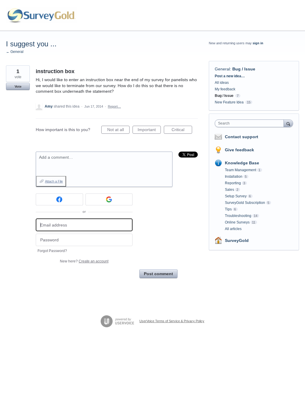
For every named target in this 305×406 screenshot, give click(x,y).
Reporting (233, 183)
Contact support (241, 137)
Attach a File (54, 181)
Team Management (240, 170)
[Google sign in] (109, 199)
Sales (229, 190)
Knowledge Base (242, 162)
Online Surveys (237, 222)
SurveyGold (237, 240)
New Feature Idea (229, 102)
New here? (84, 261)
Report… (114, 106)
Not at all (118, 130)
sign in (258, 43)
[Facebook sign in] (59, 199)
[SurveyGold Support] (41, 15)
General (222, 69)
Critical (182, 130)
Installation (233, 176)
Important (149, 130)
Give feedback (239, 149)
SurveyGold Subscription (245, 203)
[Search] (288, 123)
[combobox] (251, 123)
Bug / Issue (243, 69)
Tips (228, 209)
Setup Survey (236, 196)
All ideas (222, 83)
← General (15, 52)
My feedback (225, 89)
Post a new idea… (230, 76)
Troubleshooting (238, 216)
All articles (233, 229)
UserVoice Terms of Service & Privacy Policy (171, 321)
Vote (18, 86)
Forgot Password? (52, 251)
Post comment (158, 273)
